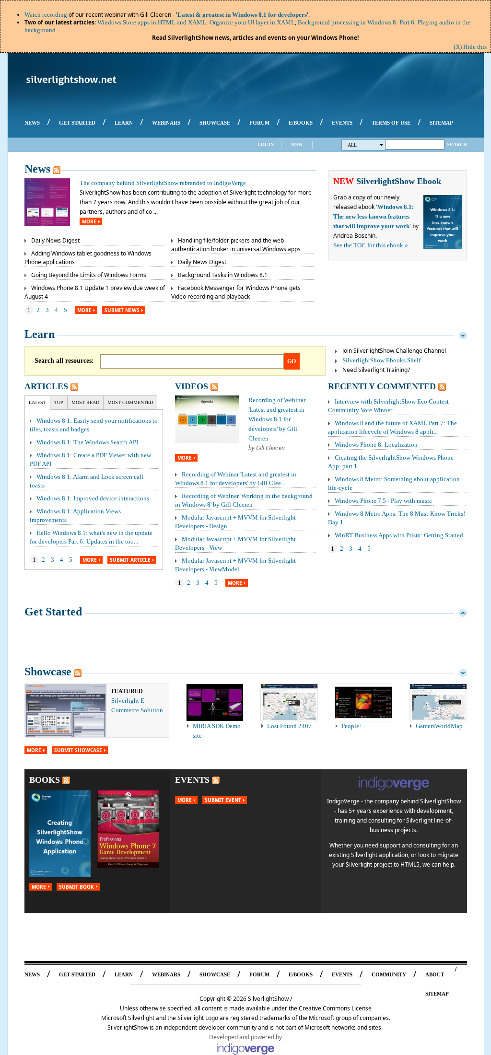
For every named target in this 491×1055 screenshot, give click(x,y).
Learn (39, 334)
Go (291, 361)
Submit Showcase (78, 750)
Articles (46, 386)
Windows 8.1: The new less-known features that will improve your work (373, 216)
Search (457, 144)
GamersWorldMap (439, 726)
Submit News (122, 310)
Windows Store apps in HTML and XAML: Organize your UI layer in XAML (196, 22)
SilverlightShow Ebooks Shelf (381, 360)
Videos (191, 386)
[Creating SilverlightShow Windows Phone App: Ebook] (60, 875)
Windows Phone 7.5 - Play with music (383, 500)
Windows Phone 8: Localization (376, 444)
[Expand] (463, 611)
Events (192, 780)
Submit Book (76, 886)
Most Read (85, 402)
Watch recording (45, 14)
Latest (37, 402)
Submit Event (223, 800)
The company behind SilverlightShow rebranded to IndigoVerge (163, 182)
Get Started (53, 611)
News (37, 168)
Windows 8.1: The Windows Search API (87, 442)
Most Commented (130, 402)
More (89, 221)
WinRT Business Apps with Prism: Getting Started (399, 535)
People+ (351, 726)
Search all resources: (64, 360)
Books (44, 780)
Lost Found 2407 (289, 726)
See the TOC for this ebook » (370, 245)
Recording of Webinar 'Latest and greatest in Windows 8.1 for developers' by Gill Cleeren (276, 419)
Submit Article (130, 559)
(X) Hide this (470, 46)
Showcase (47, 671)
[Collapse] (463, 334)
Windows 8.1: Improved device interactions (92, 498)
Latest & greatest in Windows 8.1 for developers (242, 14)
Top (58, 402)
